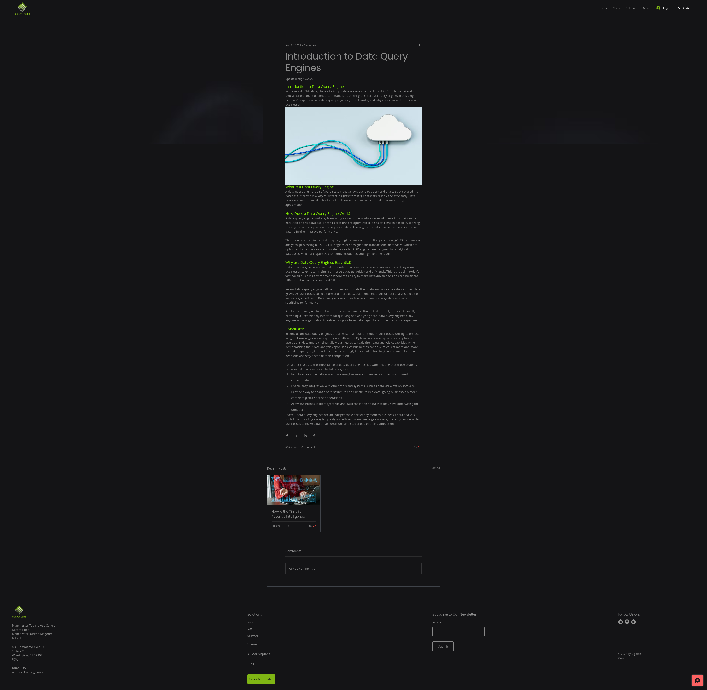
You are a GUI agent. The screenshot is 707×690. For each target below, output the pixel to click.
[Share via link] (314, 435)
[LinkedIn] (620, 621)
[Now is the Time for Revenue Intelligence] (293, 490)
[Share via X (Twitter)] (296, 435)
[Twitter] (633, 621)
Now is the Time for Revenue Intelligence (288, 514)
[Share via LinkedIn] (305, 435)
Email (435, 622)
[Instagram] (627, 621)
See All (436, 468)
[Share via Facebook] (287, 435)
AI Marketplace (259, 654)
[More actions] (419, 45)
